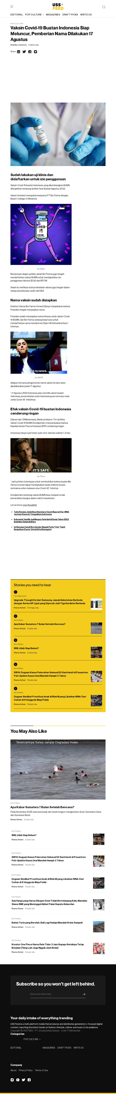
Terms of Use (41, 1070)
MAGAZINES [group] (53, 14)
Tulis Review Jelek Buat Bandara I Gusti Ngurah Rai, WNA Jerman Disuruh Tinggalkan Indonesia (41, 513)
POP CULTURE (33, 14)
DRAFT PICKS (64, 1047)
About (13, 1070)
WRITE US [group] (86, 14)
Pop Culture (16, 23)
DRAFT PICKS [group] (70, 14)
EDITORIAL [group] (16, 14)
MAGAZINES (49, 1047)
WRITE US (79, 1047)
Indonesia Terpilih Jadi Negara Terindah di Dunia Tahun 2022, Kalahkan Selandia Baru (41, 520)
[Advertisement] (58, 81)
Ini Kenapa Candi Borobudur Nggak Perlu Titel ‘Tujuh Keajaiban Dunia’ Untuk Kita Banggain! (39, 528)
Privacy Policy (26, 1070)
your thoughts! (30, 505)
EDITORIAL (15, 1047)
